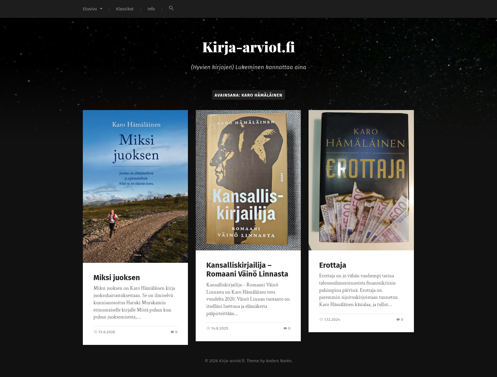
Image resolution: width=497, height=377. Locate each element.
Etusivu (90, 8)
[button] (171, 8)
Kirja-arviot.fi (248, 46)
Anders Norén (278, 360)
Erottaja (332, 265)
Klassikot (125, 8)
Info (151, 8)
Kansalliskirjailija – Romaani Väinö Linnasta (247, 270)
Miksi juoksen (116, 277)
